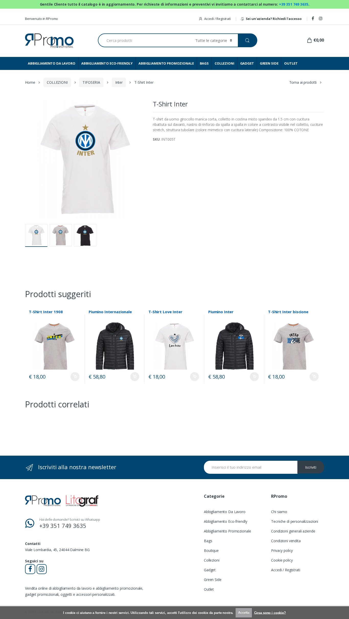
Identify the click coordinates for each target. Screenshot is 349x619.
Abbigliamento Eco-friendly (225, 521)
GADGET (247, 63)
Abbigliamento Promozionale (227, 531)
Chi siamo (279, 511)
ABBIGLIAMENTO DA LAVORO (51, 63)
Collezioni (211, 560)
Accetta (243, 612)
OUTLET (290, 63)
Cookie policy (282, 560)
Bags (208, 540)
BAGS (204, 63)
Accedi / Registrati (217, 18)
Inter (119, 82)
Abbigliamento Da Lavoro (225, 511)
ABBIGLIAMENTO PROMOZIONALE (166, 63)
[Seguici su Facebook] (314, 19)
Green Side (213, 579)
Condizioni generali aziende (293, 531)
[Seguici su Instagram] (321, 19)
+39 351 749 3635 (293, 4)
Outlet (209, 589)
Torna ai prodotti (303, 82)
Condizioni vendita (285, 540)
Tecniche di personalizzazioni (294, 521)
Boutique (211, 550)
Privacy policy (282, 550)
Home (30, 82)
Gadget (210, 569)
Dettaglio (75, 376)
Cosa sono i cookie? (270, 612)
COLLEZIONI (224, 63)
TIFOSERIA (91, 82)
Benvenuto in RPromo (41, 18)
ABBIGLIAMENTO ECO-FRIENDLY (107, 63)
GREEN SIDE (269, 63)
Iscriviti (310, 467)
